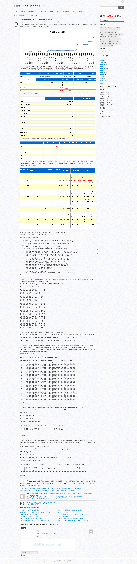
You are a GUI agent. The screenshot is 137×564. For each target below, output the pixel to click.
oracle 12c (111, 41)
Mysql (51, 11)
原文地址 (83, 493)
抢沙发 (58, 22)
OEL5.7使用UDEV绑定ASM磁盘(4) (29, 514)
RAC (101, 27)
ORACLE (50, 498)
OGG (106, 30)
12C (105, 27)
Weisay (92, 561)
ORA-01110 (117, 30)
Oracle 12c (103, 68)
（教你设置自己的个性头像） (48, 534)
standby (118, 27)
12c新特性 (110, 39)
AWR (115, 36)
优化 (111, 45)
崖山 (58, 11)
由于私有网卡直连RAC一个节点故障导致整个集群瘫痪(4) (73, 514)
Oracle (23, 11)
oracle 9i (102, 74)
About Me (81, 11)
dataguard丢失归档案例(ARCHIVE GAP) (36, 504)
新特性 (120, 34)
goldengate (103, 39)
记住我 (108, 116)
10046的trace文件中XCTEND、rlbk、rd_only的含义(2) (34, 520)
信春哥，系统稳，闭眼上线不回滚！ (30, 5)
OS (74, 11)
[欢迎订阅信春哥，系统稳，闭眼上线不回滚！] (122, 1)
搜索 (121, 7)
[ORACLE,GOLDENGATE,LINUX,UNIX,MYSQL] (22, 498)
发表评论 (72, 493)
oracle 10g (30, 15)
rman (113, 43)
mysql (109, 43)
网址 (38, 536)
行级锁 (55, 498)
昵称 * (38, 531)
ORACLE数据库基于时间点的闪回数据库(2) (31, 518)
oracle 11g (102, 66)
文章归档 (102, 86)
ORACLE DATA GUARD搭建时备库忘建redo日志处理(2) (73, 520)
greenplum (103, 36)
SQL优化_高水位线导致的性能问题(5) (30, 510)
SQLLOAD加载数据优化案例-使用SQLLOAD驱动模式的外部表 (42, 502)
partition (102, 41)
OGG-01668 (103, 32)
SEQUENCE (117, 39)
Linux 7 (102, 30)
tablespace (110, 32)
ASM (116, 34)
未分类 (101, 78)
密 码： (102, 113)
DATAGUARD (110, 27)
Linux (101, 58)
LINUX (110, 30)
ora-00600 (106, 45)
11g (115, 32)
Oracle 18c (103, 70)
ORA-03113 (111, 34)
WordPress (82, 561)
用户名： (102, 111)
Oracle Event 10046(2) (64, 516)
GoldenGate (31, 11)
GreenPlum (42, 11)
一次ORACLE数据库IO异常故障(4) (29, 516)
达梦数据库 (66, 11)
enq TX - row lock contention (39, 498)
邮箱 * (46, 534)
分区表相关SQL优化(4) (64, 512)
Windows (102, 76)
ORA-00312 (103, 34)
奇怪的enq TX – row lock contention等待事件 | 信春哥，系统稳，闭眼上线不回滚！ (61, 497)
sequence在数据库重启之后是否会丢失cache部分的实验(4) (35, 512)
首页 (15, 11)
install (116, 41)
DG (106, 41)
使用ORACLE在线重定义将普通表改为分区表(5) (70, 510)
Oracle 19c (110, 36)
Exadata (102, 52)
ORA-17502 (103, 43)
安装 (101, 45)
